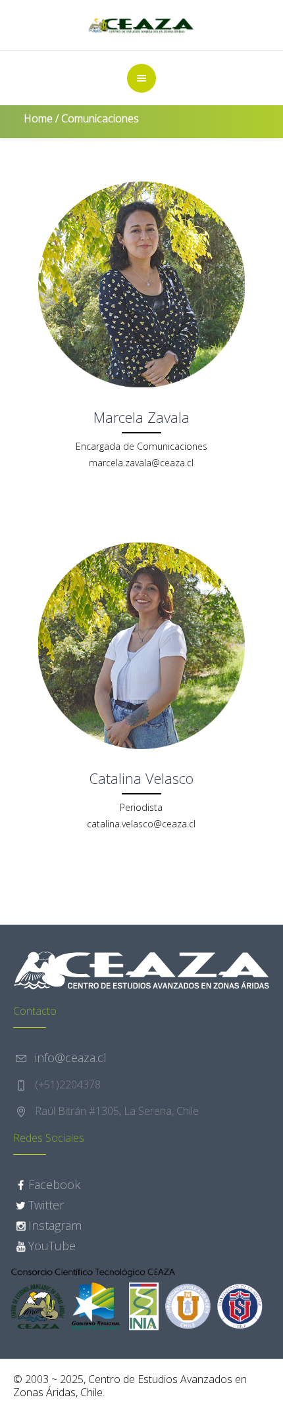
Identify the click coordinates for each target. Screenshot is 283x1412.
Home (38, 118)
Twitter (46, 1205)
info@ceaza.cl (71, 1057)
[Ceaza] (141, 25)
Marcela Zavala (141, 417)
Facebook (54, 1184)
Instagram (55, 1225)
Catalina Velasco (141, 778)
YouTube (52, 1246)
